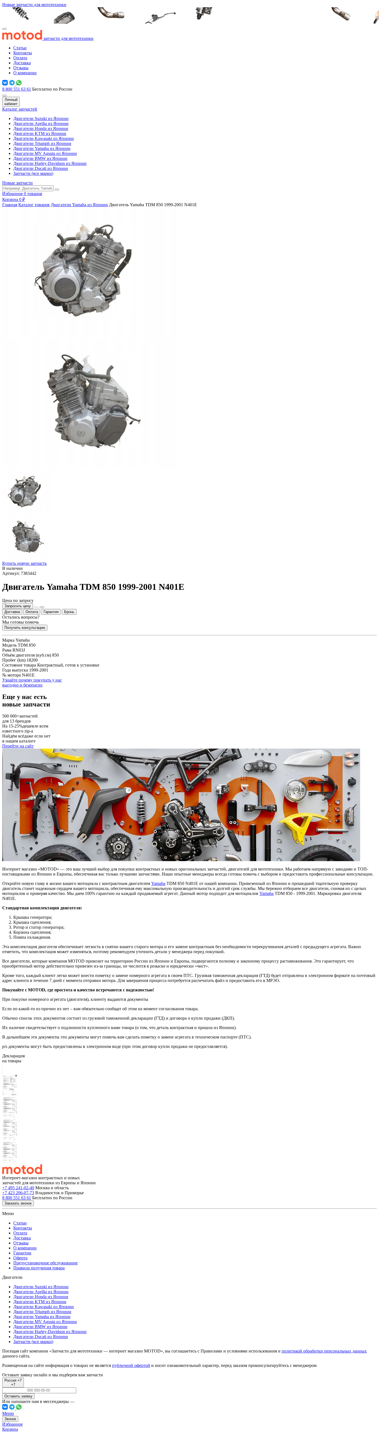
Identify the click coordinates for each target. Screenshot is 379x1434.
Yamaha (158, 883)
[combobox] (13, 1382)
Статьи (20, 47)
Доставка (22, 62)
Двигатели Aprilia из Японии (41, 123)
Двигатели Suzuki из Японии (41, 118)
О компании (25, 72)
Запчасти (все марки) (33, 173)
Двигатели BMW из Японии (40, 158)
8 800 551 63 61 (16, 89)
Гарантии (22, 1253)
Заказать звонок (18, 1203)
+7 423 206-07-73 (18, 1192)
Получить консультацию (24, 628)
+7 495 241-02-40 (18, 1187)
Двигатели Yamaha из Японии (41, 148)
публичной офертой (131, 1365)
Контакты (22, 52)
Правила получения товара (39, 1267)
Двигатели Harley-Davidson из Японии (50, 163)
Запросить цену (17, 606)
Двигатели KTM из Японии (39, 133)
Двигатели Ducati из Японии (40, 168)
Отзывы (21, 67)
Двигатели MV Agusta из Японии (45, 153)
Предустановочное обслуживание (45, 1263)
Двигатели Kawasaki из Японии (43, 138)
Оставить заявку (18, 1396)
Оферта (20, 1258)
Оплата (20, 57)
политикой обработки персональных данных (324, 1351)
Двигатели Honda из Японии (40, 128)
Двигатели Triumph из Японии (42, 143)
